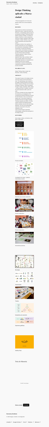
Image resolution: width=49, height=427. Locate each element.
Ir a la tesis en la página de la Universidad (19, 124)
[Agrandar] (32, 132)
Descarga (26, 405)
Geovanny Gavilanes (11, 2)
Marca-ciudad (18, 405)
